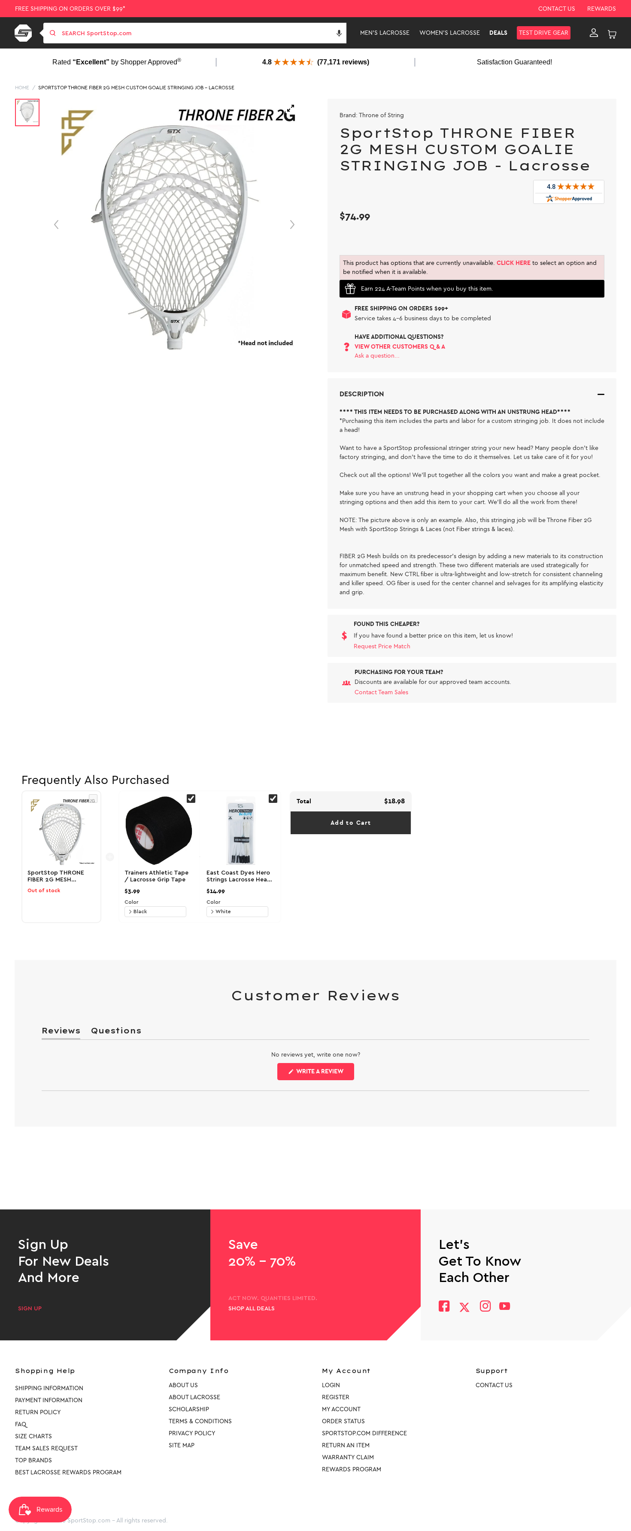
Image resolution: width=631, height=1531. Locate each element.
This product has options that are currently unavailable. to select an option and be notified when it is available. (470, 267)
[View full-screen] (290, 108)
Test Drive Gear (543, 32)
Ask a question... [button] (377, 355)
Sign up (30, 1309)
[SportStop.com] (25, 33)
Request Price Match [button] (382, 646)
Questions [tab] (116, 1032)
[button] (339, 33)
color (131, 902)
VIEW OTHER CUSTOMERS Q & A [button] (400, 346)
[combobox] (203, 33)
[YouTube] (504, 1307)
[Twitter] (464, 1307)
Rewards (601, 8)
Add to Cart (351, 822)
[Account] (593, 33)
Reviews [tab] (61, 1032)
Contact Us (556, 8)
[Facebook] (444, 1307)
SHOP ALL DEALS (251, 1309)
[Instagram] (484, 1307)
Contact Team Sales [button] (381, 692)
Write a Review (324, 1073)
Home (22, 88)
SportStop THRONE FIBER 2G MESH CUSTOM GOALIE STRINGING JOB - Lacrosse (136, 88)
